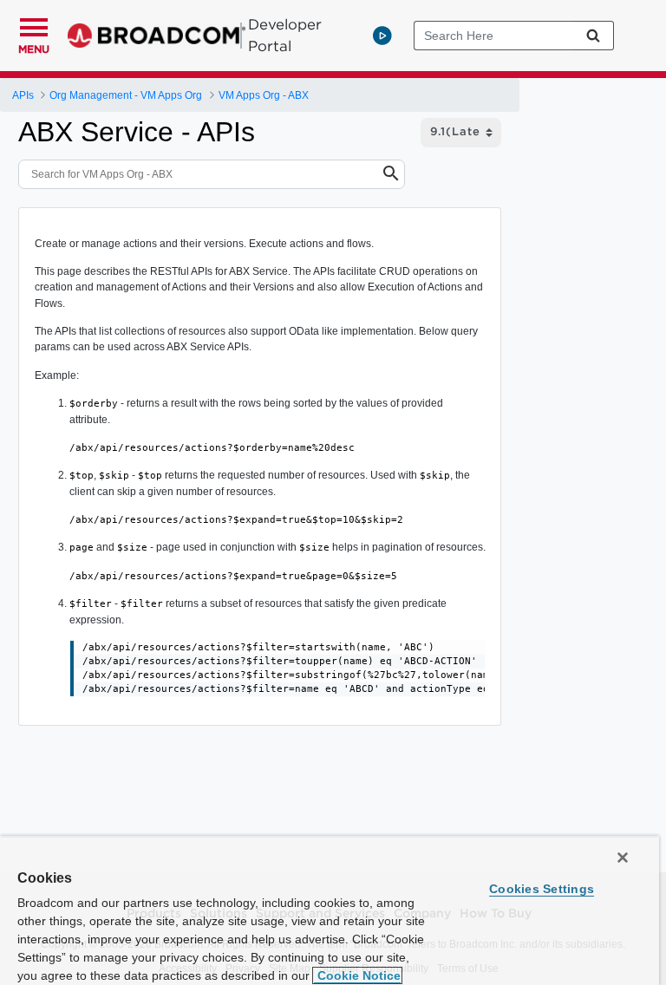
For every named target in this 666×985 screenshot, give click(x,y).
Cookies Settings (541, 889)
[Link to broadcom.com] (156, 36)
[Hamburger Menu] (34, 25)
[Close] (622, 857)
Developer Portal (285, 35)
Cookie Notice (357, 975)
